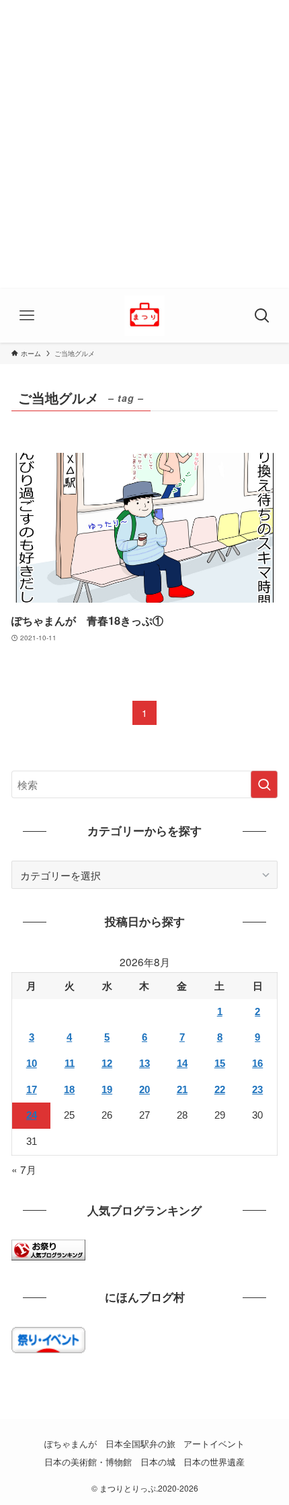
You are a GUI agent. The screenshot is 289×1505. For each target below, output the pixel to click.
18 (69, 1089)
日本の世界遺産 (214, 1461)
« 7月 (23, 1169)
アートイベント (214, 1443)
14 (182, 1063)
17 (31, 1089)
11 (70, 1063)
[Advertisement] (144, 144)
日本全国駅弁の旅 (140, 1443)
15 (219, 1063)
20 (144, 1089)
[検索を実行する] (264, 784)
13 (144, 1063)
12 (106, 1063)
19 (106, 1089)
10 (31, 1063)
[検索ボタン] (262, 316)
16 (257, 1063)
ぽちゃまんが (70, 1443)
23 (257, 1089)
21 (182, 1089)
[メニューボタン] (27, 316)
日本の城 (157, 1461)
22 (219, 1089)
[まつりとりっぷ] (144, 316)
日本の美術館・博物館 (88, 1461)
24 (31, 1115)
